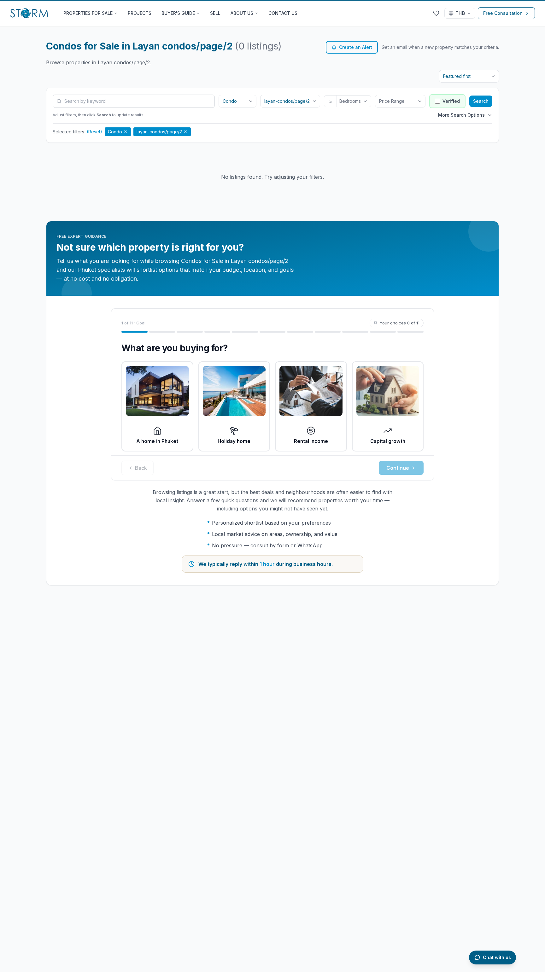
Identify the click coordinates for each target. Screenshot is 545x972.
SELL (215, 13)
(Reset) (94, 131)
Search (481, 101)
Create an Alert (355, 47)
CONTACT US (282, 13)
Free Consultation (503, 13)
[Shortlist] (436, 13)
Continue (397, 468)
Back (141, 468)
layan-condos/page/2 (159, 131)
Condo (115, 131)
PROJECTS (139, 13)
